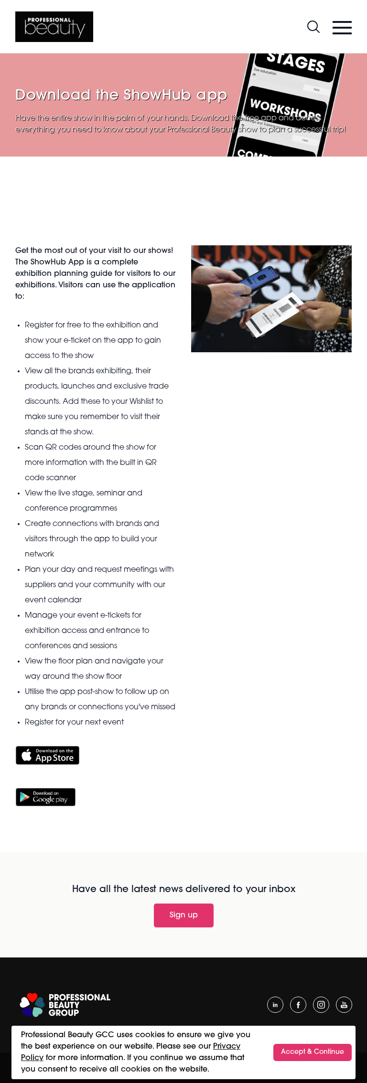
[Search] (313, 26)
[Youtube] (344, 1004)
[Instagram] (321, 1004)
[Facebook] (298, 1004)
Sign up (184, 915)
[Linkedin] (275, 1004)
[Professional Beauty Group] (65, 1005)
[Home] (54, 26)
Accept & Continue (312, 1052)
